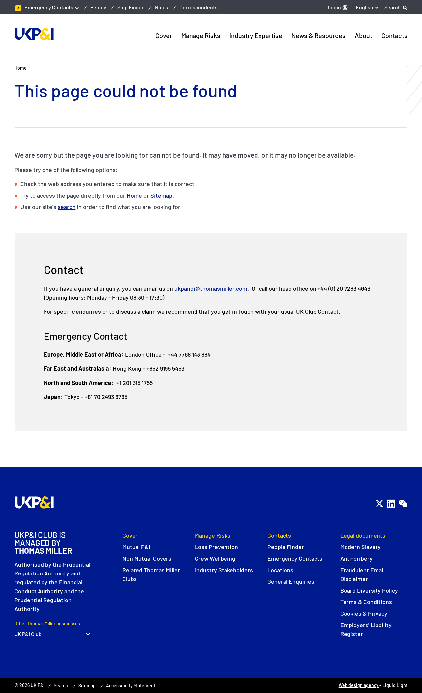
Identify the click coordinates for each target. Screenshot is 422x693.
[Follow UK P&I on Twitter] (379, 503)
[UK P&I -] (34, 34)
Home (134, 195)
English (364, 7)
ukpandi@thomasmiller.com (210, 288)
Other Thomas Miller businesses (47, 623)
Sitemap (161, 195)
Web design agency (359, 685)
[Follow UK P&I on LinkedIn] (390, 503)
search (66, 206)
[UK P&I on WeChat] (402, 503)
